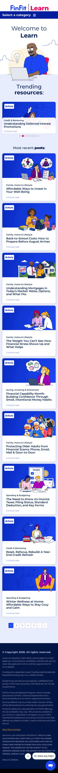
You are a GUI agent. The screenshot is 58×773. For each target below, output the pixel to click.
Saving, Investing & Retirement (22, 390)
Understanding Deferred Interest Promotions (27, 125)
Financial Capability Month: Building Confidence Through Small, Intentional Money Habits (29, 396)
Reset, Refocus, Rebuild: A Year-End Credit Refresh (28, 554)
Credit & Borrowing (14, 120)
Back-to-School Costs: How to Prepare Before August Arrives (28, 240)
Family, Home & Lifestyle (19, 185)
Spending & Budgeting (18, 495)
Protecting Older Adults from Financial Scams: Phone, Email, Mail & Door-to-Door (28, 449)
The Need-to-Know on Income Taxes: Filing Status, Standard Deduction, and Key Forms (27, 502)
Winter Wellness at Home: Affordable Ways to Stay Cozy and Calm (27, 604)
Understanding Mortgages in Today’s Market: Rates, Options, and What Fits (28, 291)
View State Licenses (11, 729)
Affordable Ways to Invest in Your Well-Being (26, 190)
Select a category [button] (16, 15)
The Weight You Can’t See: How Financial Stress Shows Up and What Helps (28, 344)
